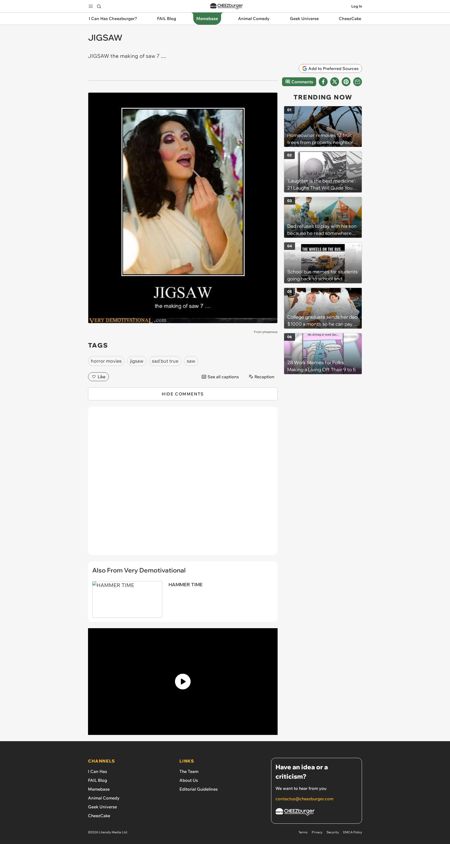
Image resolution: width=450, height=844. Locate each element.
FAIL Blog (97, 780)
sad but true (165, 361)
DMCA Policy (352, 832)
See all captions (223, 376)
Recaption (264, 376)
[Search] (99, 6)
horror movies (106, 361)
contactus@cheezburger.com (304, 798)
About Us (188, 780)
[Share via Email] (357, 81)
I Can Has (97, 771)
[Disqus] (182, 484)
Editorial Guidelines (198, 789)
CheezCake (99, 815)
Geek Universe (102, 806)
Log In (356, 6)
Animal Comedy (104, 798)
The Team (188, 771)
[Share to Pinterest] (346, 81)
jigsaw (136, 361)
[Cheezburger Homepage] (226, 6)
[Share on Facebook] (323, 81)
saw (191, 361)
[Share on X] (334, 81)
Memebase (99, 789)
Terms (303, 832)
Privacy (317, 832)
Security (333, 832)
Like (101, 376)
